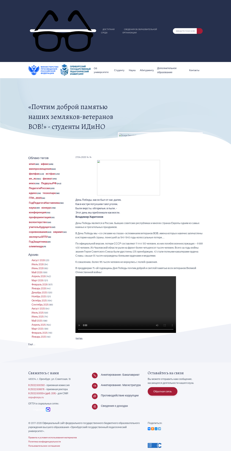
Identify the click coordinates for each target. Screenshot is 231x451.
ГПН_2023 (35, 197)
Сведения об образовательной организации (139, 31)
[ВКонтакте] (149, 428)
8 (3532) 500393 (36, 385)
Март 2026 (37, 280)
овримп (58, 231)
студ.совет (39, 409)
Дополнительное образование (167, 70)
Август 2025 (38, 308)
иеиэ (32, 183)
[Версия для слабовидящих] (63, 30)
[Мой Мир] (156, 428)
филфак (34, 173)
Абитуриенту (147, 70)
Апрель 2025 (39, 324)
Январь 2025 (39, 336)
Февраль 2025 (39, 332)
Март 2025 (37, 328)
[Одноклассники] (152, 428)
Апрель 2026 (39, 276)
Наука (132, 70)
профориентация (40, 217)
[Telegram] (159, 428)
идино (33, 192)
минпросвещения (40, 168)
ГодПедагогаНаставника (44, 202)
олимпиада (36, 246)
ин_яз (32, 178)
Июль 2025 (38, 312)
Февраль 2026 (39, 284)
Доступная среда (108, 31)
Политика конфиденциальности (44, 441)
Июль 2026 (38, 264)
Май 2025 (37, 320)
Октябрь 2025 (39, 300)
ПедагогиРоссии (39, 188)
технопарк (49, 192)
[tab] (48, 344)
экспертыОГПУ (38, 236)
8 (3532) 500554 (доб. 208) (42, 393)
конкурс (46, 207)
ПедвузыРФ (48, 183)
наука (32, 207)
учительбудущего (40, 226)
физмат (47, 178)
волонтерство (38, 222)
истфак (50, 173)
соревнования (38, 231)
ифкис (45, 163)
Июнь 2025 (38, 316)
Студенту (119, 70)
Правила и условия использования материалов (52, 437)
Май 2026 (37, 272)
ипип (32, 163)
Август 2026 (38, 260)
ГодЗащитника (38, 241)
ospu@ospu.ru (36, 397)
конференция (37, 212)
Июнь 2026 (38, 268)
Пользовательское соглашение (44, 445)
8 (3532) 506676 (36, 389)
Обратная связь (162, 391)
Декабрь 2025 (39, 292)
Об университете (101, 70)
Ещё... (31, 344)
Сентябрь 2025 (40, 304)
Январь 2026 (39, 288)
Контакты (194, 70)
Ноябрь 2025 (39, 296)
